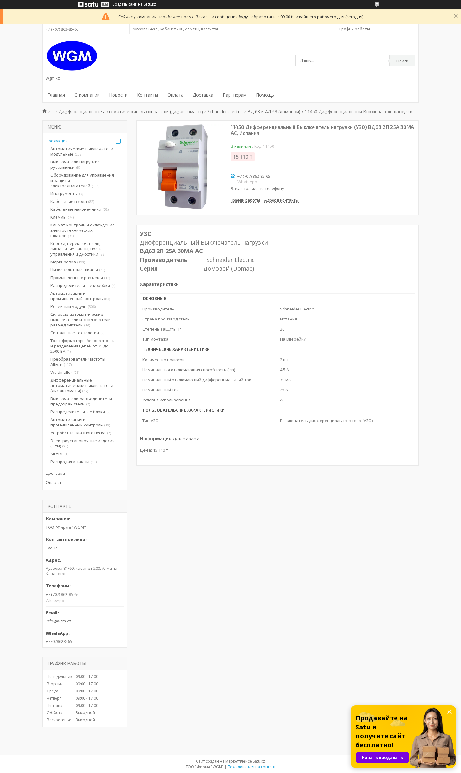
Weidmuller (61, 372)
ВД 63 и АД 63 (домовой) (273, 111)
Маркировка (63, 262)
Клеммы (58, 217)
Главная (56, 95)
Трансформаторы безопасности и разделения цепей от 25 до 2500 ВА (82, 346)
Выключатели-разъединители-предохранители (81, 401)
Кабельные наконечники (75, 209)
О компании (87, 95)
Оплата (175, 95)
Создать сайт (124, 4)
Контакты (147, 95)
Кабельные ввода (68, 201)
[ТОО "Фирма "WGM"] (72, 55)
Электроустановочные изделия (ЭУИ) (82, 443)
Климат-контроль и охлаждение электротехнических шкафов (82, 230)
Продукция (57, 141)
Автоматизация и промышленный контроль (76, 295)
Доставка (203, 95)
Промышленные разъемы (76, 277)
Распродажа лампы (69, 461)
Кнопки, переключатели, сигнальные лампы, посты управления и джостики (76, 249)
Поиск (402, 61)
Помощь (265, 95)
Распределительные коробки (80, 285)
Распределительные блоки (77, 412)
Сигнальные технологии (74, 333)
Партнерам (234, 95)
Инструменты (64, 193)
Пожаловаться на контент (252, 767)
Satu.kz (259, 761)
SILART (56, 454)
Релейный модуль (68, 306)
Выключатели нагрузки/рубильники (74, 164)
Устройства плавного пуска (78, 433)
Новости (118, 95)
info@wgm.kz (58, 621)
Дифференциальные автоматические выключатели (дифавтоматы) (131, 111)
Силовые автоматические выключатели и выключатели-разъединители (81, 319)
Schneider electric (225, 111)
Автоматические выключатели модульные (81, 151)
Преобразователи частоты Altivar (77, 361)
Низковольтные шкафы (74, 270)
